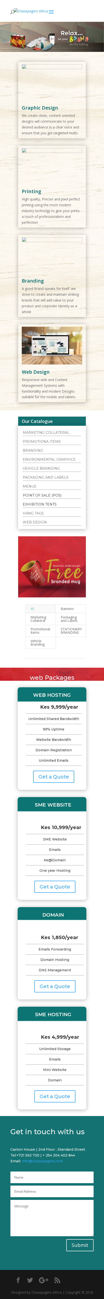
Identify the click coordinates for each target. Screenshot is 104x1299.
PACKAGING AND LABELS (45, 477)
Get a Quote (53, 777)
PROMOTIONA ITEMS (42, 441)
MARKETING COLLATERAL (46, 432)
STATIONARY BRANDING (71, 631)
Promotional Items (40, 631)
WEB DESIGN (35, 522)
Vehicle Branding (37, 643)
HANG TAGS (33, 513)
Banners (67, 608)
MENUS (29, 486)
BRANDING (33, 450)
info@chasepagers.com (42, 1161)
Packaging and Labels (69, 619)
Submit (80, 1245)
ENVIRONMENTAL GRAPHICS (49, 459)
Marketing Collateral (38, 619)
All (32, 608)
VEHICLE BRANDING (41, 468)
